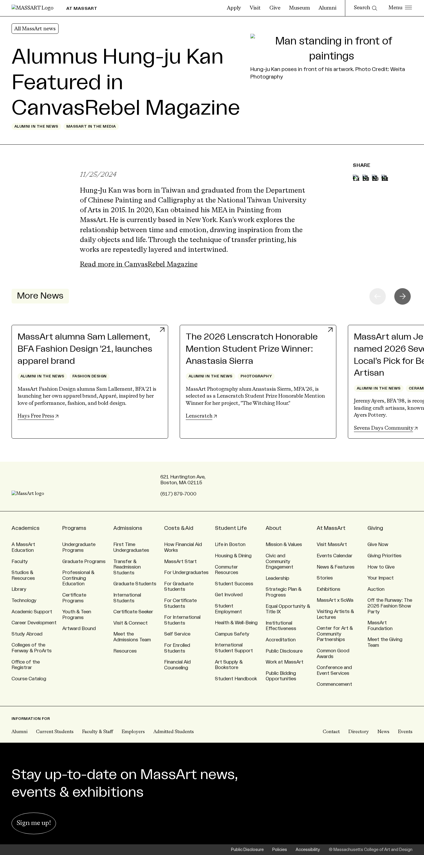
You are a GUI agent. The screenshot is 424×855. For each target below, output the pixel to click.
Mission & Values (284, 544)
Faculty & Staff (97, 732)
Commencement (334, 684)
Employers (133, 732)
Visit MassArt (332, 544)
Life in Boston (230, 544)
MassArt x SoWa (335, 600)
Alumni (327, 8)
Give (274, 8)
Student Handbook (236, 679)
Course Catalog (29, 679)
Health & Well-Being (236, 623)
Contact (331, 732)
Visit (255, 8)
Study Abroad (27, 634)
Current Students (55, 732)
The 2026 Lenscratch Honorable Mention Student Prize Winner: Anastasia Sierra (252, 349)
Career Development (34, 623)
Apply (234, 8)
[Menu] (400, 8)
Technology (24, 600)
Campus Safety (232, 634)
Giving (375, 528)
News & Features (335, 567)
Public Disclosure (284, 651)
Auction (375, 589)
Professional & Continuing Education (78, 578)
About (274, 528)
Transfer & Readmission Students (127, 567)
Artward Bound (79, 628)
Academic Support (32, 612)
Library (19, 589)
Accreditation (281, 640)
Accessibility (308, 849)
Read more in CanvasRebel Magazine (139, 264)
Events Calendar (334, 556)
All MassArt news (35, 28)
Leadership (277, 578)
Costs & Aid (178, 528)
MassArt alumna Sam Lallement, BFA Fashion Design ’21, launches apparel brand (85, 349)
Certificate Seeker (133, 612)
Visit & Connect (130, 623)
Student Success (234, 584)
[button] (402, 296)
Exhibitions (328, 589)
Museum (299, 8)
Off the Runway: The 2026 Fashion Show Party (389, 606)
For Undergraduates (186, 572)
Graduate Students (134, 584)
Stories (325, 578)
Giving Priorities (384, 556)
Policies (279, 849)
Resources (125, 651)
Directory (358, 732)
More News (40, 295)
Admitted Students (173, 732)
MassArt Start (180, 561)
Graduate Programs (84, 561)
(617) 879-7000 (178, 494)
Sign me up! (34, 823)
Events (405, 732)
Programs (74, 528)
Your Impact (380, 578)
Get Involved (229, 595)
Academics (26, 528)
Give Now (377, 544)
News (383, 732)
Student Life (231, 528)
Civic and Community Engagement (279, 561)
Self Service (177, 634)
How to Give (381, 567)
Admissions (127, 528)
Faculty (20, 561)
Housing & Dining (233, 556)
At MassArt (331, 528)
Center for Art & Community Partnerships (335, 634)
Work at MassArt (284, 662)
